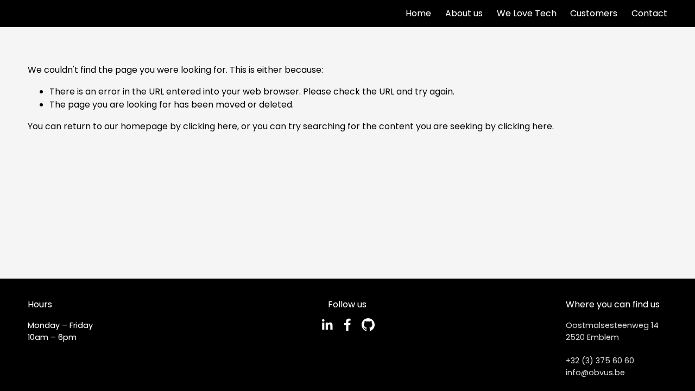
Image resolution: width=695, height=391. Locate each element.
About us (464, 13)
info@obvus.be (595, 372)
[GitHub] (368, 324)
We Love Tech (527, 13)
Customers (593, 13)
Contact (649, 13)
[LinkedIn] (326, 324)
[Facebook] (347, 324)
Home (418, 13)
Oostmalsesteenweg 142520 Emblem (612, 331)
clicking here (210, 126)
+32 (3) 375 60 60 (600, 360)
